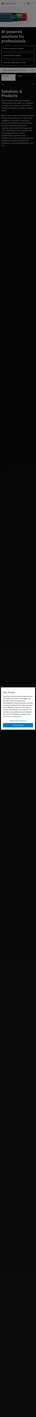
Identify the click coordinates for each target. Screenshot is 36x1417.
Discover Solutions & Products (14, 48)
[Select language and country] (29, 3)
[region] (18, 708)
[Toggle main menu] (33, 3)
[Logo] (9, 3)
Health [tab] (20, 76)
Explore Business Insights (12, 55)
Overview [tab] (5, 76)
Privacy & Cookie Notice (14, 716)
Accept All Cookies (18, 725)
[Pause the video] (33, 24)
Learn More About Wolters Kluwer (15, 62)
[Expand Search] (24, 3)
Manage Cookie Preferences (18, 720)
